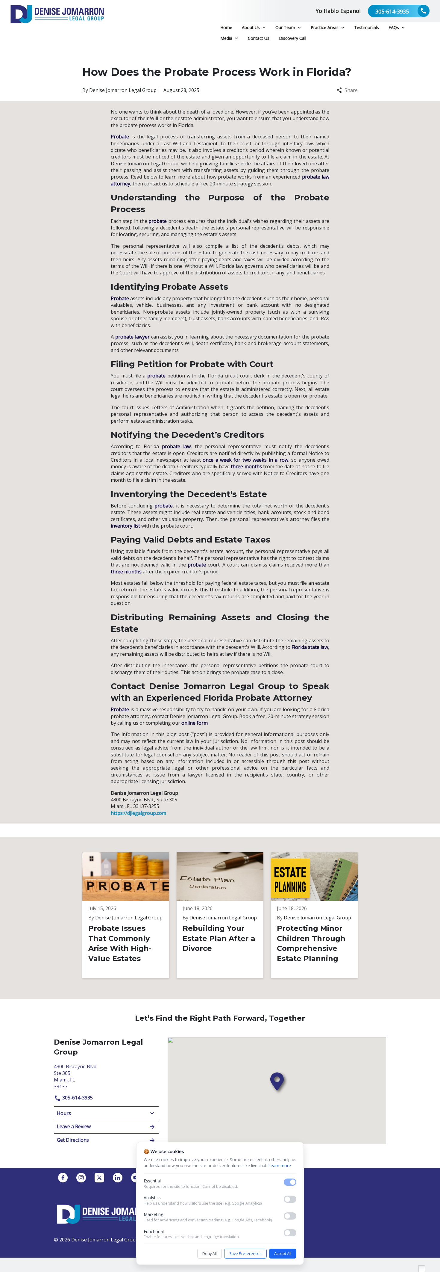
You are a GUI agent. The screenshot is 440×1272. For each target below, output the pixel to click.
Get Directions (73, 1140)
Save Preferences (245, 1253)
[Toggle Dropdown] (264, 27)
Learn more (279, 1165)
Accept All (282, 1253)
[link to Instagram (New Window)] (81, 1177)
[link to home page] (57, 22)
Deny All (209, 1253)
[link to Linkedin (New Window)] (117, 1177)
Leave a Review (74, 1126)
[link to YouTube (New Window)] (136, 1177)
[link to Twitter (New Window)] (99, 1177)
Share (351, 90)
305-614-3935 (77, 1097)
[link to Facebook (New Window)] (63, 1177)
